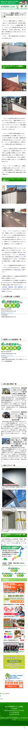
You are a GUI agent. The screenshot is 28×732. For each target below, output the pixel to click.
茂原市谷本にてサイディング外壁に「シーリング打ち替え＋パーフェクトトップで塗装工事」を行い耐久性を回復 (19, 415)
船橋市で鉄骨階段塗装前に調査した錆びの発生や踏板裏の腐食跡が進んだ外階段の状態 (13, 509)
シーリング (21, 256)
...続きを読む (8, 409)
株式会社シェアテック (7, 313)
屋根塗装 (10, 287)
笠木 (23, 254)
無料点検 (17, 269)
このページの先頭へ (5, 693)
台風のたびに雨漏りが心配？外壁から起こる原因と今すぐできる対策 (13, 530)
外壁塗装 (4, 287)
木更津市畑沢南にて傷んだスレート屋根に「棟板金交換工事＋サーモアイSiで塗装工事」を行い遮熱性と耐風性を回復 (19, 442)
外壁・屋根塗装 (18, 287)
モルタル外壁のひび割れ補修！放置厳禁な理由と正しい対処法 (13, 487)
